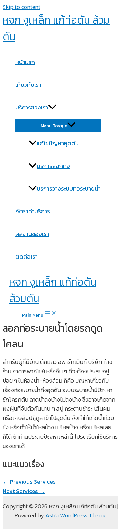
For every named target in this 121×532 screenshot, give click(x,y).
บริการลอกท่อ (53, 166)
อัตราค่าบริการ (32, 211)
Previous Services (29, 481)
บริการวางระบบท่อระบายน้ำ (69, 188)
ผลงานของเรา (32, 234)
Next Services (24, 491)
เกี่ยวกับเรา (28, 84)
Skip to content (21, 7)
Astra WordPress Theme (75, 515)
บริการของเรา (31, 107)
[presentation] (52, 107)
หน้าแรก (25, 62)
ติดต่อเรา (26, 256)
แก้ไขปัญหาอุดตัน (58, 143)
